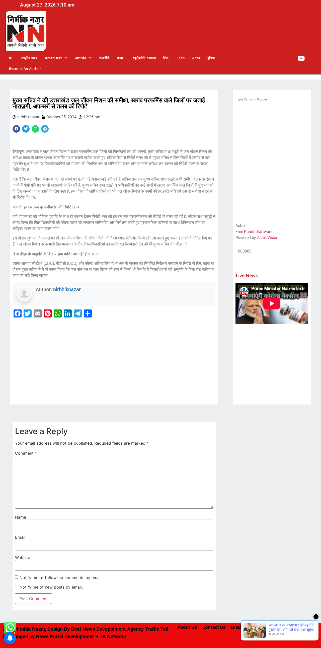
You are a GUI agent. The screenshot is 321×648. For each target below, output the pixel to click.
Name (20, 517)
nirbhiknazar (67, 289)
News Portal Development (65, 636)
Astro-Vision (267, 237)
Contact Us (213, 627)
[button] (56, 57)
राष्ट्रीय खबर (29, 57)
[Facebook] (16, 129)
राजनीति (104, 57)
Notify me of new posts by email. (51, 587)
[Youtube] (301, 58)
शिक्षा (166, 57)
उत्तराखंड (80, 57)
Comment (26, 453)
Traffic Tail (156, 629)
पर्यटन (181, 57)
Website (22, 557)
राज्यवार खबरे (53, 57)
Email (20, 537)
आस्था (196, 57)
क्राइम (121, 57)
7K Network (113, 636)
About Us (187, 627)
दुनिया (211, 57)
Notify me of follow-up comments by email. (61, 578)
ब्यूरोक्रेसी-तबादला (144, 57)
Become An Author (25, 68)
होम (11, 57)
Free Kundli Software (253, 231)
